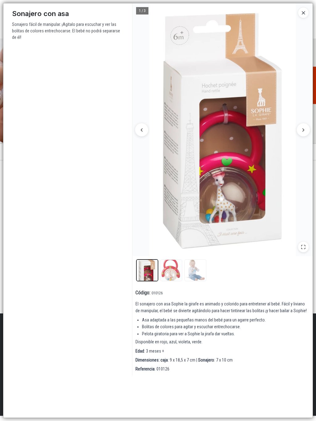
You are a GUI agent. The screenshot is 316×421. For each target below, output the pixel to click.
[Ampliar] (303, 246)
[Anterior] (141, 130)
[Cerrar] (303, 12)
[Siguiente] (303, 130)
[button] (147, 270)
